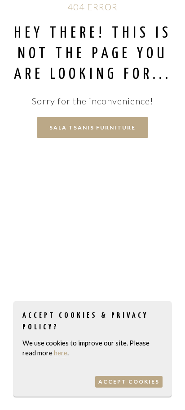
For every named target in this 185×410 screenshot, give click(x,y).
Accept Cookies (128, 381)
